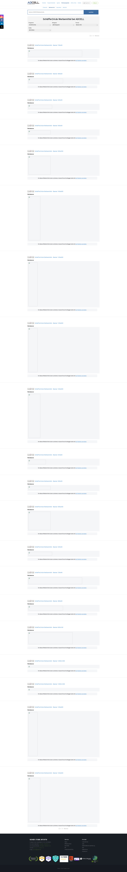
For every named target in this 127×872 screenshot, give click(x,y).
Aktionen (65, 7)
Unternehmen (85, 841)
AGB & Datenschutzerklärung (88, 845)
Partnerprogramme (65, 3)
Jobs (83, 843)
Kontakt (79, 3)
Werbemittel (52, 7)
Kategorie (54, 22)
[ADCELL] (64, 859)
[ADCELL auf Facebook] (2, 20)
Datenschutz (85, 849)
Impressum (84, 851)
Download (67, 845)
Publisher (44, 3)
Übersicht (45, 7)
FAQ (83, 847)
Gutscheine (58, 7)
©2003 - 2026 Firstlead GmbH (63, 868)
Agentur (58, 3)
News (66, 841)
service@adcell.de (37, 849)
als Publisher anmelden (81, 60)
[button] (91, 12)
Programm (31, 22)
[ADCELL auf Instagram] (2, 16)
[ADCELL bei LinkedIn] (2, 23)
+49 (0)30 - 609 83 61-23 (45, 846)
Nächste (97, 35)
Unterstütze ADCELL (69, 849)
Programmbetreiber (51, 3)
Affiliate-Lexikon (68, 843)
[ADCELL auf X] (2, 27)
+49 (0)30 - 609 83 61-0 (44, 844)
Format (77, 22)
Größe (30, 28)
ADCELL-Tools (73, 3)
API (65, 847)
